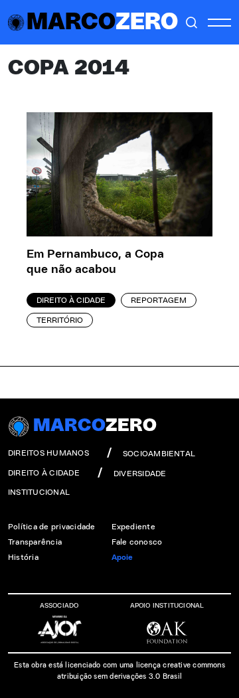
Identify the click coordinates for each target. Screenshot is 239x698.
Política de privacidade (52, 527)
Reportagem (159, 300)
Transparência (35, 542)
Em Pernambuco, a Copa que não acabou (95, 262)
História (23, 557)
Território (60, 320)
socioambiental (159, 454)
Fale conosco (137, 542)
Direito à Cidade (71, 300)
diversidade (140, 474)
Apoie (122, 557)
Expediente (133, 527)
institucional (39, 492)
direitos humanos (48, 453)
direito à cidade (44, 473)
